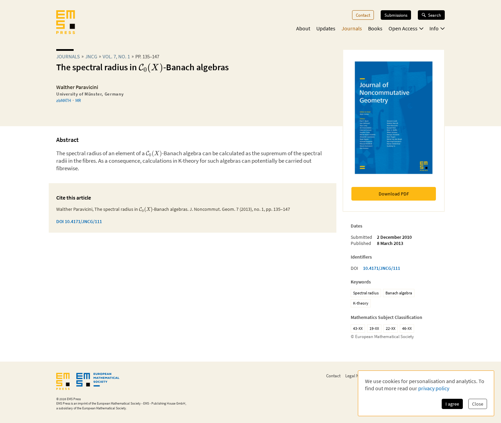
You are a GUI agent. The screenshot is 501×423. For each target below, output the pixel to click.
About (303, 28)
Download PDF (394, 194)
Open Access (403, 28)
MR (78, 100)
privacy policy (433, 388)
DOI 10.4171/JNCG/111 (79, 221)
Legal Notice (356, 375)
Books (375, 28)
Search (434, 15)
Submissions (395, 15)
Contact (363, 15)
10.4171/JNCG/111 (381, 268)
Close (477, 404)
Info (434, 28)
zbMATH (63, 100)
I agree (452, 404)
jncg (91, 56)
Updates (325, 28)
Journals (351, 28)
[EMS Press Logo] (65, 22)
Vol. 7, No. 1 (116, 56)
